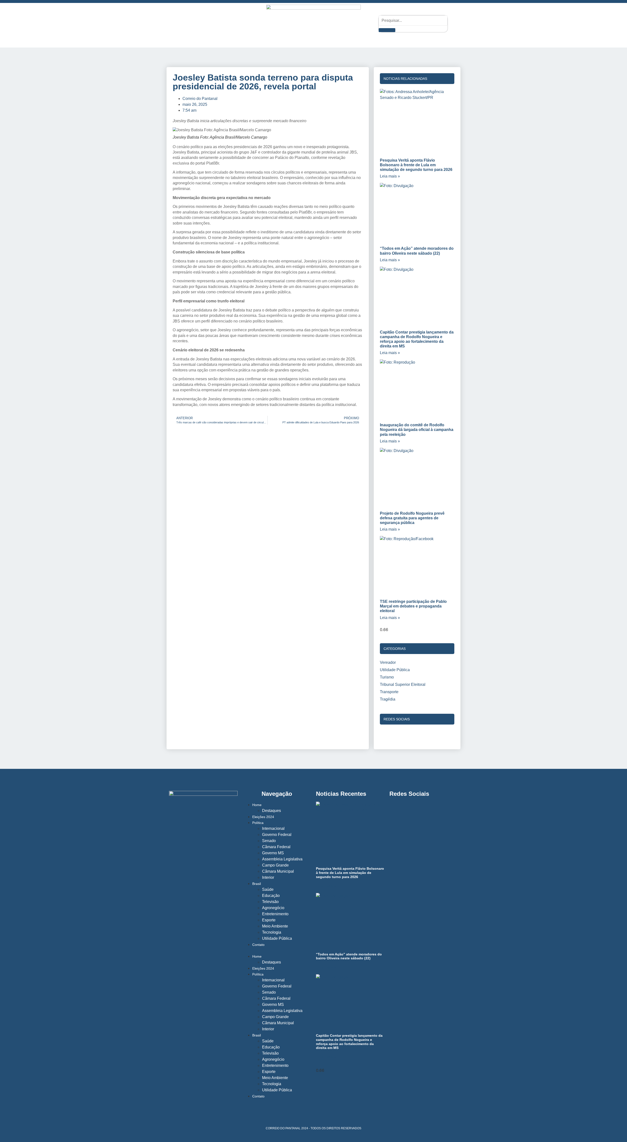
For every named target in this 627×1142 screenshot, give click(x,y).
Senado (269, 841)
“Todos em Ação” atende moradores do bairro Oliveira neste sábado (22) (349, 956)
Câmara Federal (276, 847)
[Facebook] (195, 23)
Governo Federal (276, 835)
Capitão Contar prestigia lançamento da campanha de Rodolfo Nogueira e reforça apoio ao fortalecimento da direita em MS (349, 1042)
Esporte (269, 920)
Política (258, 823)
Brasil (256, 884)
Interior (268, 877)
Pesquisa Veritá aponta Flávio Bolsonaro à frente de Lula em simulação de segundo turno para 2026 (416, 165)
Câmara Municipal (278, 871)
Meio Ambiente (275, 926)
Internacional (273, 828)
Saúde (268, 889)
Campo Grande (275, 865)
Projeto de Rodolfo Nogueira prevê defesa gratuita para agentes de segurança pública (412, 518)
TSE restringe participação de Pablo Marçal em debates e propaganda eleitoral (413, 606)
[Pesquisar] (387, 30)
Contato (258, 945)
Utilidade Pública (277, 938)
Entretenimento (275, 914)
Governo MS (273, 853)
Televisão (270, 902)
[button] (276, 950)
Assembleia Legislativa (282, 859)
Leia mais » (390, 176)
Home (257, 805)
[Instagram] (182, 23)
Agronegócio (273, 908)
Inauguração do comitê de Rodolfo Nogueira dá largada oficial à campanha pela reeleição (416, 429)
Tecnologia (271, 932)
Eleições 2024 (263, 817)
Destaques (271, 811)
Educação (271, 895)
